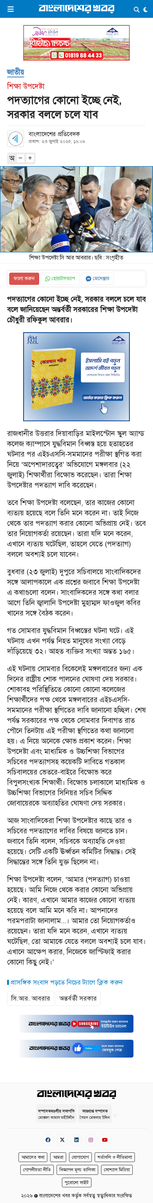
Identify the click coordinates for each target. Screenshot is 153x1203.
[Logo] (76, 9)
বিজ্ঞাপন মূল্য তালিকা (77, 1170)
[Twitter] (62, 1140)
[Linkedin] (76, 1140)
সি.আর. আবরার (30, 998)
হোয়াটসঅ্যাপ (62, 279)
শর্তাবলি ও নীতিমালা (114, 1157)
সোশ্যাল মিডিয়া (117, 1170)
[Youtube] (105, 1140)
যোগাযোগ (80, 1157)
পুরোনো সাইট (77, 1183)
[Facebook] (48, 1140)
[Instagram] (91, 1140)
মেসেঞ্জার (100, 279)
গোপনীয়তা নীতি (37, 1170)
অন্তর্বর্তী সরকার (78, 998)
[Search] (136, 10)
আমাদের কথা (32, 1157)
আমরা (58, 1157)
